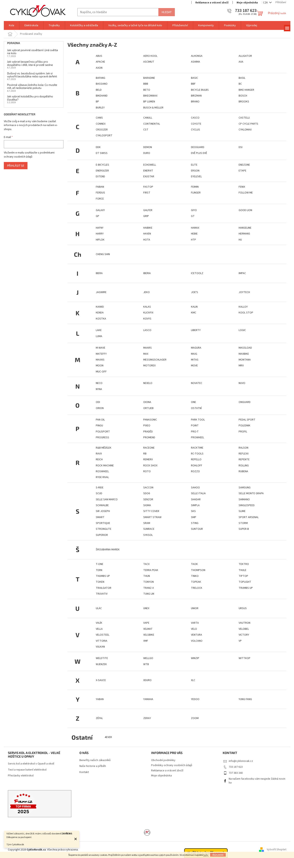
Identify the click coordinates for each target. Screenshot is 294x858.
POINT (195, 426)
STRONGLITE (103, 529)
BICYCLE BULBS (200, 90)
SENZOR (148, 499)
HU (240, 240)
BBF (193, 84)
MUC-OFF (101, 372)
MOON (99, 366)
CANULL (147, 118)
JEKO (146, 292)
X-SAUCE (101, 680)
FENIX (242, 187)
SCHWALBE (102, 505)
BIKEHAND (101, 96)
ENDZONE (244, 165)
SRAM (146, 523)
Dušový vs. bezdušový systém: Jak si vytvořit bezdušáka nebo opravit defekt (32, 75)
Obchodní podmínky (163, 760)
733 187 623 (236, 767)
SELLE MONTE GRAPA (251, 493)
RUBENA (243, 471)
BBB (145, 84)
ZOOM (195, 718)
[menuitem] (11, 25)
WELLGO (148, 658)
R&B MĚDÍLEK (103, 448)
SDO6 (146, 493)
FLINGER (196, 193)
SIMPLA (195, 505)
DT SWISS (101, 153)
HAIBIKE (147, 228)
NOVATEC (196, 383)
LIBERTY (196, 330)
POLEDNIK (244, 426)
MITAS (194, 360)
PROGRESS (102, 437)
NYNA (99, 389)
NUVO (242, 383)
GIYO (194, 210)
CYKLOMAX (245, 130)
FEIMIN (195, 187)
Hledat (167, 12)
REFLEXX (244, 454)
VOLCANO (196, 641)
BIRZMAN (196, 96)
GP (97, 216)
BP (97, 102)
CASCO (195, 118)
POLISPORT (103, 432)
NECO (99, 383)
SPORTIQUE (103, 523)
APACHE (100, 62)
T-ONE (99, 564)
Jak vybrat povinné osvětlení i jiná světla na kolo (32, 51)
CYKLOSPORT (104, 136)
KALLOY (243, 307)
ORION (100, 408)
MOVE (194, 366)
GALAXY (100, 210)
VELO (194, 629)
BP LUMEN (149, 102)
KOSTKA (101, 319)
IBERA (99, 273)
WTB (146, 664)
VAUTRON (244, 623)
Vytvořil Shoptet (276, 850)
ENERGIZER (102, 171)
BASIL (242, 78)
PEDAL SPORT (247, 420)
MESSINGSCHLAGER (154, 360)
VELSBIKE (148, 635)
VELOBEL (244, 629)
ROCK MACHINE (105, 466)
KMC (193, 313)
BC (240, 84)
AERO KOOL (150, 56)
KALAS (147, 307)
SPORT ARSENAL (249, 517)
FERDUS (100, 193)
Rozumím (217, 854)
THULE (242, 570)
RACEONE (149, 448)
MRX (241, 366)
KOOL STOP (246, 313)
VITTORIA (101, 641)
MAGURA (196, 348)
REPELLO (196, 459)
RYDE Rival (102, 477)
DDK (98, 147)
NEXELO (147, 383)
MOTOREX (149, 366)
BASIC (194, 78)
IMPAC (242, 273)
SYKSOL (148, 535)
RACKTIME (197, 448)
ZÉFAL (99, 718)
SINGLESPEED (247, 505)
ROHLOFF (196, 466)
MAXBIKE (244, 354)
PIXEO (146, 426)
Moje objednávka (247, 2)
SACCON (148, 488)
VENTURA (196, 635)
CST (145, 130)
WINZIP (195, 658)
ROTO (147, 471)
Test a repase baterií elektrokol (27, 770)
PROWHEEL (197, 437)
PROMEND (149, 437)
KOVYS (147, 319)
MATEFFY (101, 354)
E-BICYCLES (102, 165)
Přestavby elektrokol (21, 776)
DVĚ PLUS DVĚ (199, 153)
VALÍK (99, 623)
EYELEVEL (196, 177)
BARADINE (149, 78)
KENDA (100, 313)
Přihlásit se (15, 165)
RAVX (99, 454)
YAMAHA (148, 699)
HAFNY (99, 228)
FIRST (146, 193)
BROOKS (244, 102)
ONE (193, 402)
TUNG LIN (148, 594)
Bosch (243, 96)
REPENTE (244, 459)
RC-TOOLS (197, 454)
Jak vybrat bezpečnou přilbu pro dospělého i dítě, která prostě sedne (30, 63)
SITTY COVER (151, 511)
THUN (146, 576)
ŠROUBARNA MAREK (108, 550)
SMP (193, 517)
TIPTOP (243, 576)
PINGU (99, 426)
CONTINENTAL (151, 124)
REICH (99, 459)
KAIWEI (100, 307)
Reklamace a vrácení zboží (212, 2)
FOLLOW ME (246, 193)
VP (240, 641)
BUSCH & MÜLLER (153, 108)
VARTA (195, 623)
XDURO (147, 680)
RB (144, 454)
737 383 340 (236, 773)
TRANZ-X (148, 588)
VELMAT (148, 629)
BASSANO (101, 84)
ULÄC (99, 608)
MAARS (147, 348)
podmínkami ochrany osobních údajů (29, 155)
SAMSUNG (245, 488)
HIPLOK (100, 240)
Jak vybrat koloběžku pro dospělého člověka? (30, 98)
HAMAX (195, 228)
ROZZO (195, 471)
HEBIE (194, 234)
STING (194, 523)
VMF (145, 641)
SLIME (242, 511)
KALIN (194, 307)
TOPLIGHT (245, 582)
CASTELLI (244, 118)
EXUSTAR (148, 177)
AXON (99, 68)
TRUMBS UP (246, 588)
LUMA (99, 336)
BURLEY (100, 108)
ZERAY (147, 718)
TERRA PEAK (150, 570)
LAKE (99, 330)
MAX (145, 354)
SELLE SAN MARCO (107, 499)
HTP (193, 240)
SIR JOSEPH (103, 511)
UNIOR (194, 608)
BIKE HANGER (246, 90)
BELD (99, 90)
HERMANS (244, 234)
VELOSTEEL (102, 635)
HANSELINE (245, 228)
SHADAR (196, 499)
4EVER (108, 737)
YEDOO (195, 699)
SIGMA (147, 505)
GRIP (146, 216)
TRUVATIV (101, 594)
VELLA (99, 629)
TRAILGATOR (103, 588)
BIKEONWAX (150, 96)
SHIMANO (244, 499)
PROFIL (243, 432)
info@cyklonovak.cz (241, 761)
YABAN (100, 699)
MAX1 (194, 354)
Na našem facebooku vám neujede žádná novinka (257, 781)
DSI (240, 147)
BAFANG (100, 78)
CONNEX (100, 124)
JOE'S (194, 292)
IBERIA (147, 273)
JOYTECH (244, 292)
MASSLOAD (245, 348)
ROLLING (244, 466)
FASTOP (148, 187)
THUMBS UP (103, 576)
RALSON (243, 448)
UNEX (146, 608)
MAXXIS (100, 360)
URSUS (243, 608)
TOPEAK (196, 582)
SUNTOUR (197, 529)
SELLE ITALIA (198, 493)
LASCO (147, 330)
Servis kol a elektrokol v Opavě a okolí (31, 764)
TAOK (194, 564)
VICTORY (244, 635)
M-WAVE (100, 348)
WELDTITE (102, 658)
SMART (100, 517)
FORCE (100, 199)
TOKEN (100, 582)
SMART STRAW (152, 517)
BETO (146, 90)
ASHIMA (195, 62)
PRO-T (195, 432)
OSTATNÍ (196, 408)
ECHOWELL (149, 165)
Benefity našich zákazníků (95, 760)
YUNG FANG (245, 699)
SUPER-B (244, 529)
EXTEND (100, 177)
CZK (265, 2)
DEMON (147, 147)
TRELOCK (196, 588)
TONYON (148, 582)
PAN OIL (100, 420)
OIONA (147, 402)
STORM (243, 523)
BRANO (195, 102)
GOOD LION (245, 210)
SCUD (99, 493)
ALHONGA (196, 56)
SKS (193, 511)
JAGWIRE (101, 292)
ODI (98, 402)
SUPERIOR (102, 535)
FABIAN (100, 187)
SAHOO (195, 488)
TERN (99, 570)
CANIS (99, 118)
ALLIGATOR (245, 56)
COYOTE (196, 124)
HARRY (100, 234)
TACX (146, 564)
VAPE (146, 623)
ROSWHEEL (102, 471)
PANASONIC (150, 420)
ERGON (195, 171)
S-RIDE (99, 488)
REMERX (148, 459)
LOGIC (242, 330)
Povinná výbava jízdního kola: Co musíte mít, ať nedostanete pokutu (32, 86)
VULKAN (100, 647)
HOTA (146, 240)
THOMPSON (198, 570)
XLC (193, 680)
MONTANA (245, 360)
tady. (206, 855)
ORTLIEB (148, 408)
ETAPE (242, 171)
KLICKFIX (148, 313)
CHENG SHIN (103, 254)
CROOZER (102, 130)
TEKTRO (244, 564)
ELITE (194, 165)
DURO (146, 153)
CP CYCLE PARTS (248, 124)
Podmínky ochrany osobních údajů (171, 765)
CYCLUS (195, 130)
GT (193, 216)
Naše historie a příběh (92, 766)
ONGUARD (245, 402)
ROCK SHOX (150, 466)
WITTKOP (244, 658)
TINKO (195, 576)
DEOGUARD (197, 147)
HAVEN (147, 234)
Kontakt (84, 772)
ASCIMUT (148, 62)
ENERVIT (148, 171)
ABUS (99, 56)
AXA (241, 62)
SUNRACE (148, 529)
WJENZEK (101, 664)
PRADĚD (148, 432)
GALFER (147, 210)
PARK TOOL (198, 420)
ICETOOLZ (197, 273)
